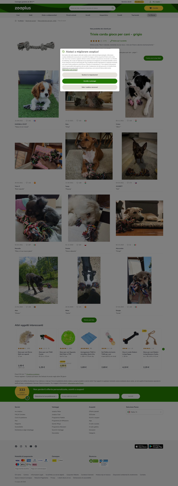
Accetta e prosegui (89, 81)
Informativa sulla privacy (70, 70)
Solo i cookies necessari (90, 87)
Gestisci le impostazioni (90, 75)
